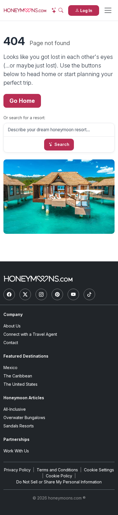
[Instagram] (41, 294)
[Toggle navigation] (108, 10)
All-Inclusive (14, 409)
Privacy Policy (17, 469)
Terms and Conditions (57, 469)
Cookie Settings (99, 469)
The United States (20, 384)
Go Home (22, 100)
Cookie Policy (59, 475)
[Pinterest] (57, 294)
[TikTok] (89, 294)
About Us (12, 325)
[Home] (38, 278)
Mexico (10, 367)
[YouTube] (73, 294)
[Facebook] (9, 294)
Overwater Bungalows (24, 417)
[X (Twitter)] (25, 294)
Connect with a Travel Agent (30, 334)
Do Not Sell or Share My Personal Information (59, 481)
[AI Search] (57, 10)
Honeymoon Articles (23, 397)
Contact (10, 342)
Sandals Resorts (18, 425)
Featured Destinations (25, 356)
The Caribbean (17, 375)
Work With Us (16, 450)
